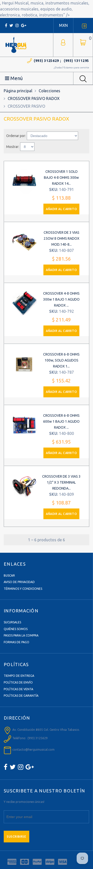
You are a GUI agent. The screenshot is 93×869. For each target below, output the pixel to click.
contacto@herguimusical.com (33, 749)
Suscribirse (16, 836)
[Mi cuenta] (63, 42)
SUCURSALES (12, 622)
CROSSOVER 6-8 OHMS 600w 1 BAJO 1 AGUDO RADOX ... (61, 421)
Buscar (9, 575)
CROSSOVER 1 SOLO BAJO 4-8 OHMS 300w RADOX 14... (61, 177)
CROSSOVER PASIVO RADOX (34, 98)
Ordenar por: (16, 136)
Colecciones (49, 91)
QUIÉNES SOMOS (16, 629)
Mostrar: (12, 147)
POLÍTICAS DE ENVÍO (18, 682)
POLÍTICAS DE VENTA (18, 689)
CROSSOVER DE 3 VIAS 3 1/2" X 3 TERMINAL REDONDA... (61, 482)
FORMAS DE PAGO (16, 642)
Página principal (18, 91)
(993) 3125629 (46, 61)
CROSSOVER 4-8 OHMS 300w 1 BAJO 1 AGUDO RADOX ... (61, 299)
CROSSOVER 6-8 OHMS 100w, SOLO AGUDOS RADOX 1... (61, 360)
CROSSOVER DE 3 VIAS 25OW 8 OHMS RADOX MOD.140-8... (61, 238)
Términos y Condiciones (23, 588)
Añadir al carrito (61, 209)
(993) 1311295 (76, 61)
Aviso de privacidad (19, 582)
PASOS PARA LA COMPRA (21, 635)
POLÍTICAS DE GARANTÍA (21, 695)
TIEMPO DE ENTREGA (19, 675)
